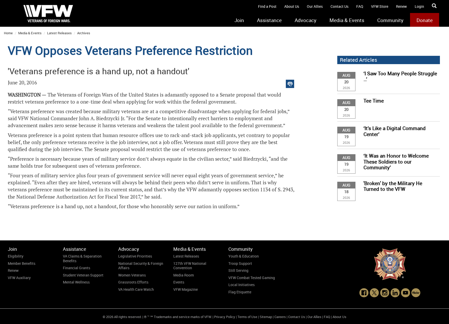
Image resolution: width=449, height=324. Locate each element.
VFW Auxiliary (19, 277)
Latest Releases (59, 33)
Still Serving (238, 270)
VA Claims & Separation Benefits (82, 258)
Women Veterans (132, 275)
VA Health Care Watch (136, 289)
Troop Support (240, 263)
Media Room (183, 275)
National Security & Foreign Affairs (140, 266)
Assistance (269, 20)
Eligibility (15, 256)
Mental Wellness (76, 282)
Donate (425, 20)
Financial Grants (76, 267)
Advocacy (305, 20)
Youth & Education (243, 256)
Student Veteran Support (83, 275)
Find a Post (267, 6)
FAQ (359, 6)
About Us (291, 6)
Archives (83, 33)
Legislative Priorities (135, 256)
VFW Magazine (185, 289)
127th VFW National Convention (189, 266)
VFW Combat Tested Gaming (251, 277)
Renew (401, 6)
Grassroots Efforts (133, 282)
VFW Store (379, 6)
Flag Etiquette (239, 291)
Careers (280, 316)
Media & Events (346, 20)
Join (239, 20)
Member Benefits (21, 263)
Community (390, 20)
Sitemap (266, 316)
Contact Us (339, 6)
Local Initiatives (241, 284)
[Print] (290, 82)
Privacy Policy (224, 316)
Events (178, 282)
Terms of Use (247, 316)
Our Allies (315, 6)
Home (8, 33)
